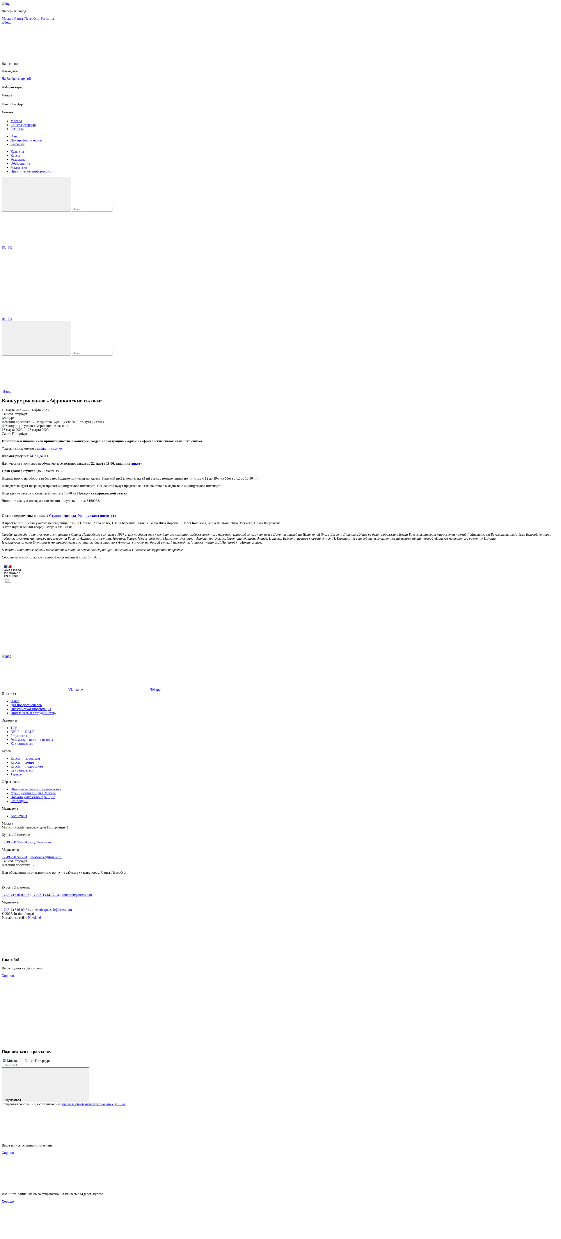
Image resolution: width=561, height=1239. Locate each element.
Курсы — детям (22, 762)
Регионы (47, 18)
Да (4, 78)
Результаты (19, 736)
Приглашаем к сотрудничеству (33, 713)
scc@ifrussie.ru (40, 842)
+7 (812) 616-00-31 (15, 910)
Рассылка (18, 144)
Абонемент (19, 816)
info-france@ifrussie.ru (46, 857)
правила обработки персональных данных (94, 1104)
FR (10, 247)
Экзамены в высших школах (32, 739)
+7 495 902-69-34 (14, 842)
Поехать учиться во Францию (33, 797)
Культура (17, 151)
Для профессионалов (26, 140)
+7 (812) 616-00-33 (15, 895)
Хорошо (8, 976)
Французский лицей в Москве (33, 793)
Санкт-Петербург (27, 18)
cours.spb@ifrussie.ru (77, 895)
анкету (136, 463)
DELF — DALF (22, 732)
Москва (8, 18)
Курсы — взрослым (25, 758)
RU (4, 247)
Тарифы (17, 774)
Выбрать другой (19, 78)
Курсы (15, 155)
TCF (14, 728)
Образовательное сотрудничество (36, 789)
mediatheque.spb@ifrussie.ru (52, 910)
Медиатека (19, 167)
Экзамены (18, 159)
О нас (15, 136)
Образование (20, 163)
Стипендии (19, 801)
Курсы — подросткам (27, 766)
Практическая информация (31, 171)
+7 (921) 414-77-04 (45, 895)
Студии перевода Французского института (82, 515)
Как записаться (22, 743)
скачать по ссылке (48, 448)
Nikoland (34, 917)
